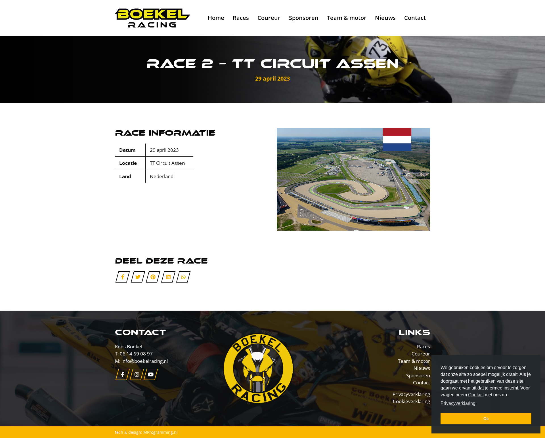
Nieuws (385, 18)
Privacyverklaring (411, 394)
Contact (415, 18)
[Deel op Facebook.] (123, 277)
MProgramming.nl (160, 432)
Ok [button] (486, 418)
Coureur (268, 18)
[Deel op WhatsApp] (183, 277)
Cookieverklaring (411, 401)
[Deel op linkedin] (168, 277)
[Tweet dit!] (138, 277)
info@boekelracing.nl (144, 361)
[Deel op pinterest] (153, 277)
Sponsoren (303, 18)
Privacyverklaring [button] (458, 403)
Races (241, 18)
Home (216, 18)
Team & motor (346, 18)
